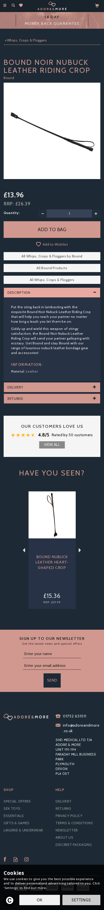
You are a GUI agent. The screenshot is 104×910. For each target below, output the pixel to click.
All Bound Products (52, 268)
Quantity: (12, 213)
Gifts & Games (17, 823)
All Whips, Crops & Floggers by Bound (52, 256)
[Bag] (97, 5)
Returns (63, 808)
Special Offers (17, 801)
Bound (9, 78)
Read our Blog (16, 859)
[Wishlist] (22, 5)
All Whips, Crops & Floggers (52, 280)
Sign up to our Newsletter (52, 640)
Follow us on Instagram (26, 859)
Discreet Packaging (74, 845)
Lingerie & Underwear (23, 830)
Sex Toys (12, 808)
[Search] (13, 5)
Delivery (63, 801)
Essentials (14, 816)
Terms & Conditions (74, 823)
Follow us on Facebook (5, 859)
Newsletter (67, 830)
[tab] (52, 292)
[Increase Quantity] (96, 213)
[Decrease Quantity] (42, 213)
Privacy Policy (69, 816)
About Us (65, 837)
